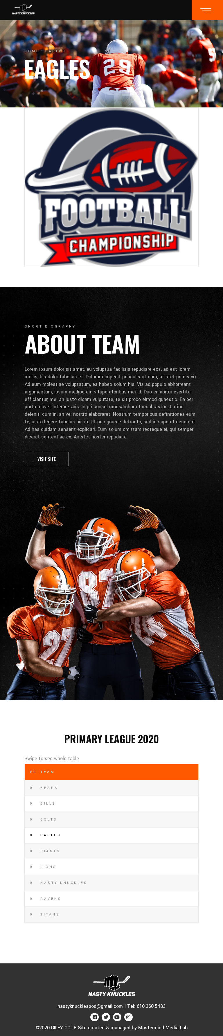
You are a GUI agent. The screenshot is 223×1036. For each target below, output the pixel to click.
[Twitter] (106, 1017)
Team (47, 771)
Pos (32, 771)
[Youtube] (117, 1017)
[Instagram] (128, 1017)
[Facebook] (94, 1017)
